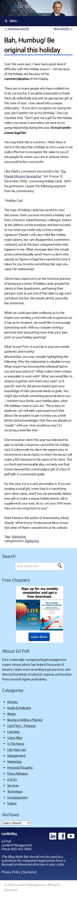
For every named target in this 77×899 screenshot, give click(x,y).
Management (16, 755)
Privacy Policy (10, 872)
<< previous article (16, 28)
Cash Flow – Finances (21, 726)
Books (11, 714)
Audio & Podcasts (19, 708)
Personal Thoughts (20, 767)
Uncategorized (17, 797)
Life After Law (16, 749)
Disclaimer (29, 872)
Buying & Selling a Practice (25, 720)
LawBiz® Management (16, 845)
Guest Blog (14, 738)
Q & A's (12, 779)
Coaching (13, 732)
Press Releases (17, 773)
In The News (15, 743)
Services (13, 785)
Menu (13, 21)
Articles (12, 702)
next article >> (63, 28)
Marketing (19, 536)
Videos (12, 803)
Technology (15, 791)
